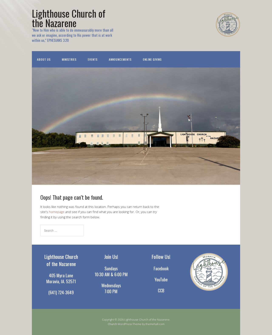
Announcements (120, 59)
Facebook (161, 268)
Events (93, 59)
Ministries (69, 59)
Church (112, 324)
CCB (161, 290)
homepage (56, 212)
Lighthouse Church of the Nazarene (68, 18)
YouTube (161, 279)
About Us (44, 59)
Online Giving (152, 59)
